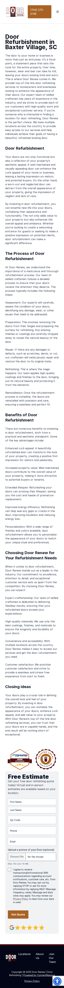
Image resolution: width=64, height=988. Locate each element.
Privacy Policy (20, 898)
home (31, 55)
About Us (40, 956)
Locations (24, 954)
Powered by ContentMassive (39, 975)
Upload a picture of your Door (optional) (31, 849)
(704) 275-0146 (37, 11)
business (45, 55)
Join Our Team (52, 957)
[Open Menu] (57, 12)
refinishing (48, 83)
